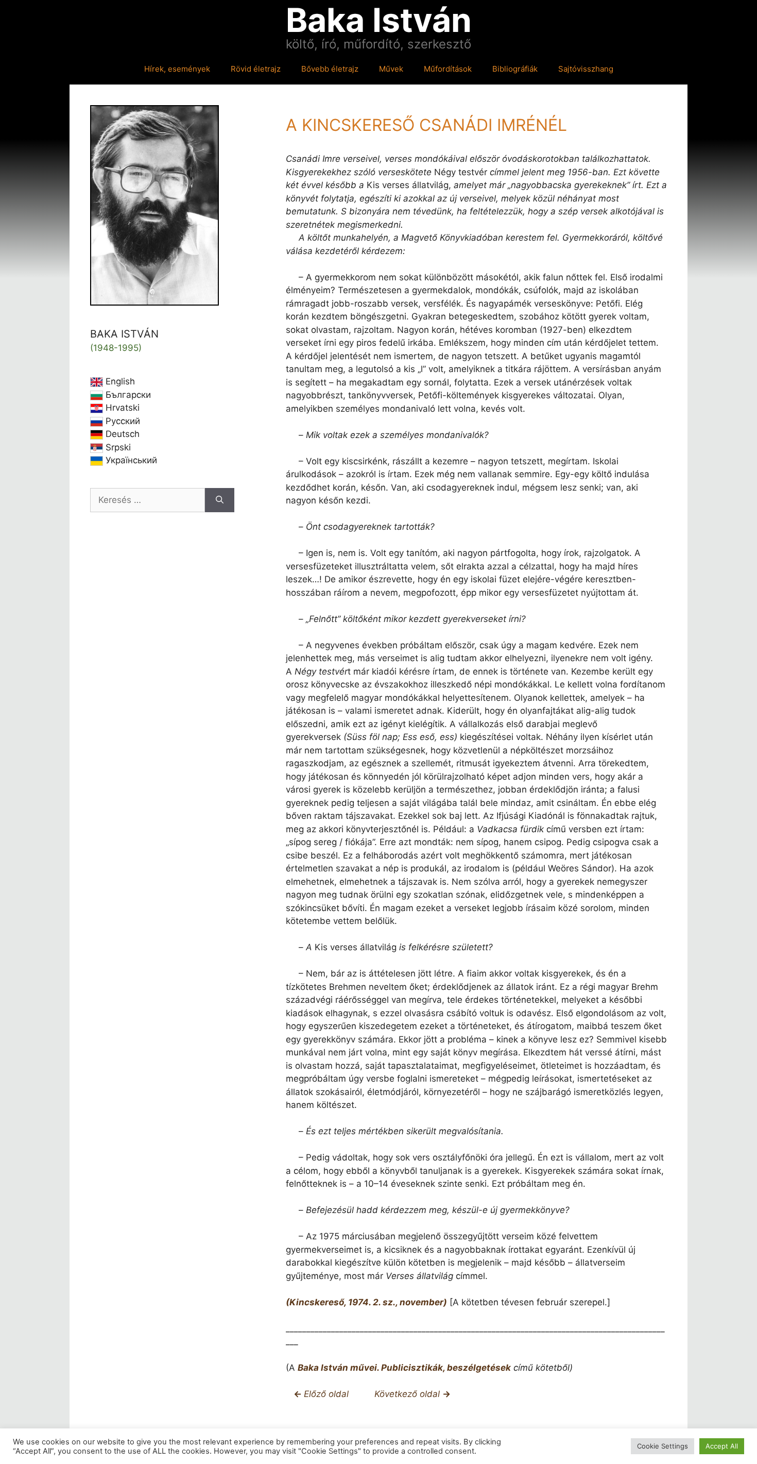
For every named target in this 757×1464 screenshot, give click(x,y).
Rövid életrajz (256, 69)
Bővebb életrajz (329, 69)
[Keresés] (219, 500)
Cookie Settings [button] (662, 1446)
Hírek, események (177, 69)
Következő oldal (408, 1394)
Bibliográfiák (515, 69)
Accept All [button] (722, 1446)
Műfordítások (448, 69)
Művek (391, 69)
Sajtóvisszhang (585, 69)
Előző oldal (327, 1394)
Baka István (379, 20)
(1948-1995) (116, 348)
